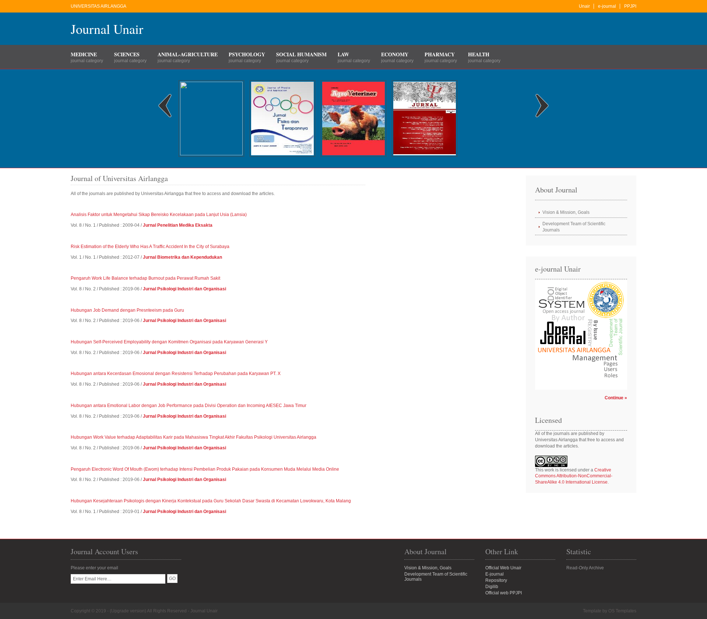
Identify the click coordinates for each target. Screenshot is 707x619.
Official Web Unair (503, 567)
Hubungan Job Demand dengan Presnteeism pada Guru (127, 310)
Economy (394, 54)
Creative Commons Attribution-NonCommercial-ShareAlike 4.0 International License (573, 476)
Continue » (616, 397)
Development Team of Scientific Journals (573, 227)
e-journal (607, 6)
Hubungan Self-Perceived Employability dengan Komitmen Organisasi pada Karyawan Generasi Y (169, 341)
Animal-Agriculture (188, 54)
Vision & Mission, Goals (566, 212)
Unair (584, 6)
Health (478, 54)
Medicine (84, 54)
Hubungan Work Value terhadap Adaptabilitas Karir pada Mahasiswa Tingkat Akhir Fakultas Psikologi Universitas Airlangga (193, 437)
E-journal (494, 574)
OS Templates (622, 610)
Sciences (127, 54)
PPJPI (630, 6)
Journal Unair (107, 29)
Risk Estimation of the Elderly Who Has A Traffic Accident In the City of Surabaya (150, 246)
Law (343, 54)
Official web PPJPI (503, 592)
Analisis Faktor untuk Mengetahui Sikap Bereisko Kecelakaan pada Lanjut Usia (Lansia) (159, 214)
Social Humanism (301, 54)
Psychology (247, 54)
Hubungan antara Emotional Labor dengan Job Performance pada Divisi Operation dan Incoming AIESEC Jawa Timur (188, 405)
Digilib (491, 586)
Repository (496, 580)
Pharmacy (440, 54)
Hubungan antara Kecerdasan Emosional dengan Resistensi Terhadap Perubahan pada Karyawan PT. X (176, 373)
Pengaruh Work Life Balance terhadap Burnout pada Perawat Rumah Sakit (145, 278)
